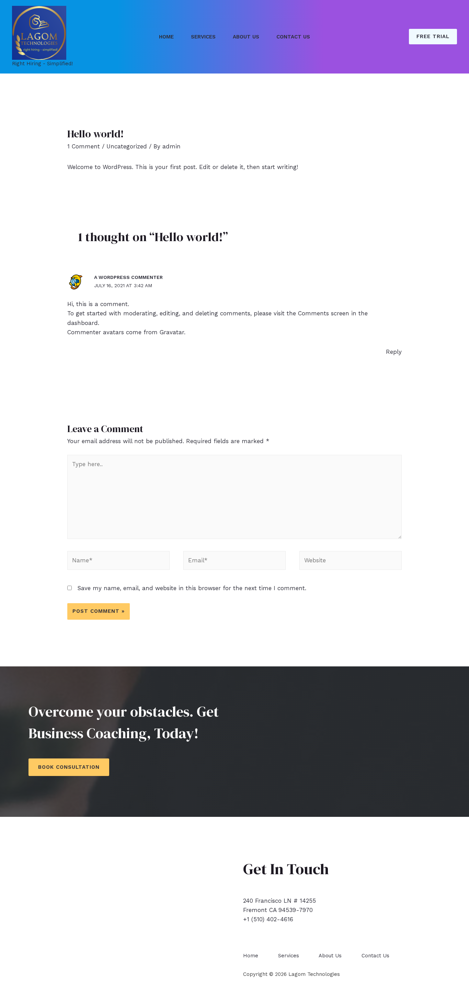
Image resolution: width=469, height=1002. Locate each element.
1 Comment (83, 146)
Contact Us (293, 37)
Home (166, 37)
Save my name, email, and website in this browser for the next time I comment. (191, 588)
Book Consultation (69, 767)
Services (203, 37)
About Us (246, 37)
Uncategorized (126, 146)
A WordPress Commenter (128, 277)
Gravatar (172, 332)
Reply (394, 351)
